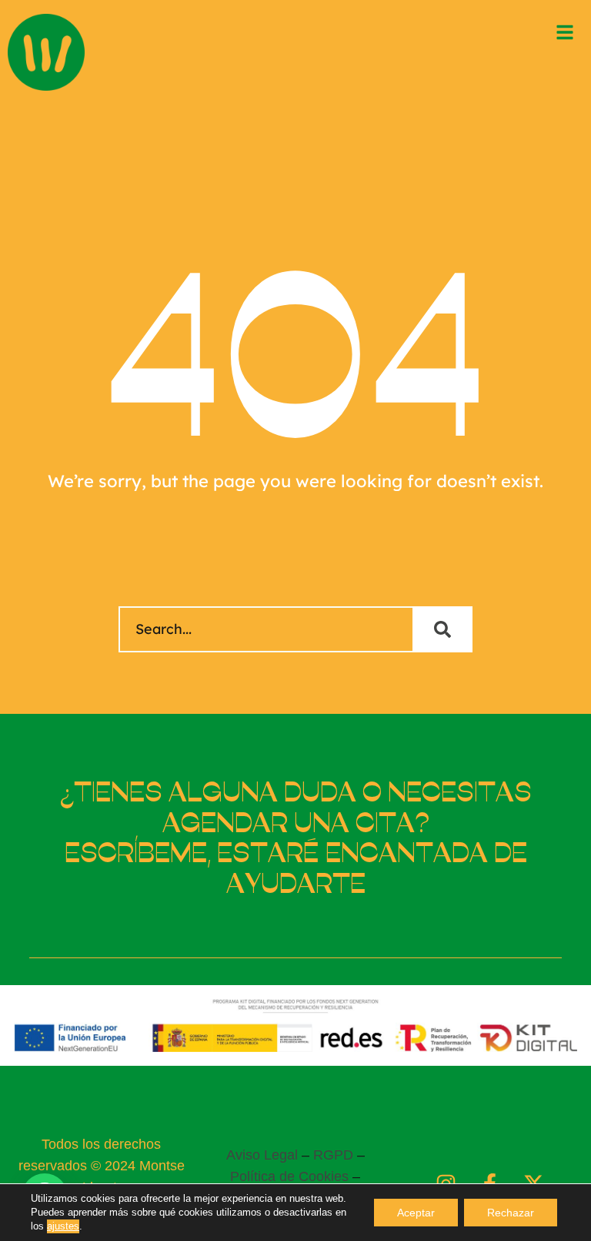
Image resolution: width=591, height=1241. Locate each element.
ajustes (63, 1226)
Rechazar (510, 1212)
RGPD (333, 1155)
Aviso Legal (262, 1155)
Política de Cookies (289, 1176)
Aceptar (416, 1212)
